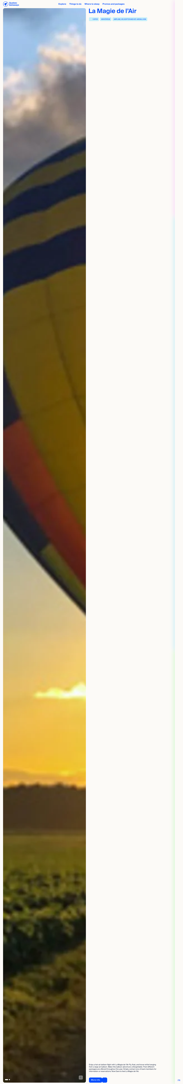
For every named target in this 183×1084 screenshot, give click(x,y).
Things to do (75, 4)
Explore (62, 4)
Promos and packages (114, 4)
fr (179, 1080)
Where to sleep (92, 4)
